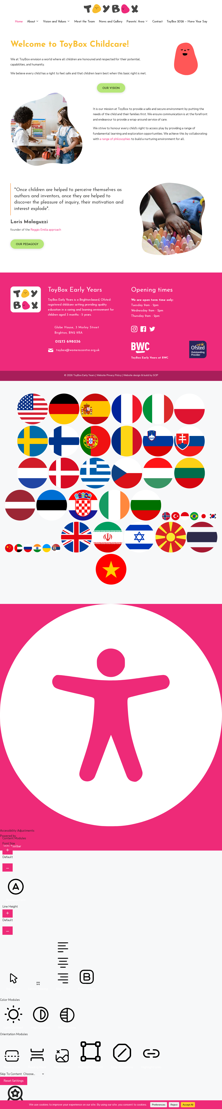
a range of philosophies (115, 139)
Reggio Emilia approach (46, 230)
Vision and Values (54, 21)
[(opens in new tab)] (140, 353)
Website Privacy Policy (109, 375)
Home (19, 21)
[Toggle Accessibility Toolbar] (6, 385)
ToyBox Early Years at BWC (149, 357)
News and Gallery (110, 21)
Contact (157, 21)
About (31, 21)
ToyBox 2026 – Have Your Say (187, 21)
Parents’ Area (135, 21)
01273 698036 (67, 342)
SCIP (155, 375)
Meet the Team (84, 21)
